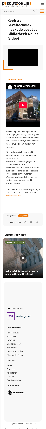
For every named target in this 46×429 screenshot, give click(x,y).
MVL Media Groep (15, 355)
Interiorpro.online (15, 351)
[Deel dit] (25, 222)
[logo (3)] (19, 316)
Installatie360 (13, 332)
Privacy (33, 423)
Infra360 (11, 340)
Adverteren (12, 372)
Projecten (23, 216)
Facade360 (11, 336)
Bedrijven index (14, 380)
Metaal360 (12, 347)
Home (9, 365)
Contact (10, 376)
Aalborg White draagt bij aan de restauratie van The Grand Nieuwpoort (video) (22, 274)
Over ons (11, 369)
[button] (42, 4)
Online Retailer (13, 343)
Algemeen (11, 242)
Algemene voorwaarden (20, 423)
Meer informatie (13, 195)
